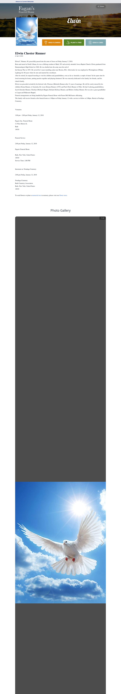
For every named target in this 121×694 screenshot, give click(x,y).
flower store (63, 195)
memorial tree (36, 195)
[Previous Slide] (18, 542)
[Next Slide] (102, 542)
